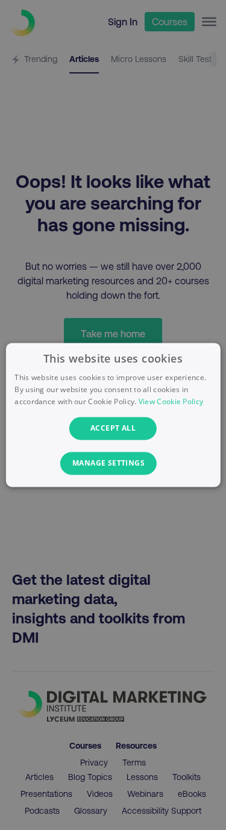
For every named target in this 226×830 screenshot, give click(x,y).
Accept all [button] (113, 428)
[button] (113, 463)
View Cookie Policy (171, 401)
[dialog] (112, 415)
